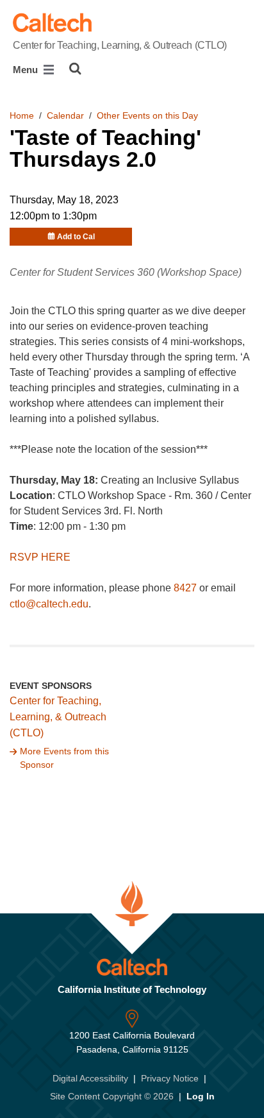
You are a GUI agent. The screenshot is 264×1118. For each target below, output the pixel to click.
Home (22, 115)
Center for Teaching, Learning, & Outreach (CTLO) (120, 45)
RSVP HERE (40, 557)
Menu (26, 69)
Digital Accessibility (90, 1078)
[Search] (75, 68)
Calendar (65, 115)
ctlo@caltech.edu (49, 603)
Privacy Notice (170, 1078)
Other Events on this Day (147, 115)
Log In (200, 1096)
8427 (185, 587)
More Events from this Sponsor (64, 758)
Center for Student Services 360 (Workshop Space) (126, 272)
